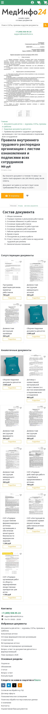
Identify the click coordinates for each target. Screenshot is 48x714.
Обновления (6, 666)
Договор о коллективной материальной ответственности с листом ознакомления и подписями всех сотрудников (36, 387)
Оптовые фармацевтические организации (18, 637)
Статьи (4, 669)
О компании (6, 702)
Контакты (5, 706)
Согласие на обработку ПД (12, 690)
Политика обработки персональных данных (19, 699)
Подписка (5, 663)
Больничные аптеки (9, 634)
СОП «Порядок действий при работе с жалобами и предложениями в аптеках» (36, 477)
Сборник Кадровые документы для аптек (36, 329)
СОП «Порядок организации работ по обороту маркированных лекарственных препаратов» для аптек (11, 584)
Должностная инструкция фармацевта (8, 433)
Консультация (7, 676)
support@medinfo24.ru (23, 34)
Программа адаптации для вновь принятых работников (12, 289)
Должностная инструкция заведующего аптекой (32, 289)
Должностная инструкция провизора (8, 331)
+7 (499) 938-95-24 (23, 32)
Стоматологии (7, 640)
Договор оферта (8, 693)
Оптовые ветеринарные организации (16, 646)
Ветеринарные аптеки (10, 643)
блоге (37, 680)
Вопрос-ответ (7, 673)
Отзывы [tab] (20, 206)
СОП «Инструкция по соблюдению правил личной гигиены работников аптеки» (36, 522)
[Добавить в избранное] (27, 195)
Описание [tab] (13, 206)
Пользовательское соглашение (14, 696)
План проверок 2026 (9, 655)
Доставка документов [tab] (31, 206)
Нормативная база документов (14, 709)
